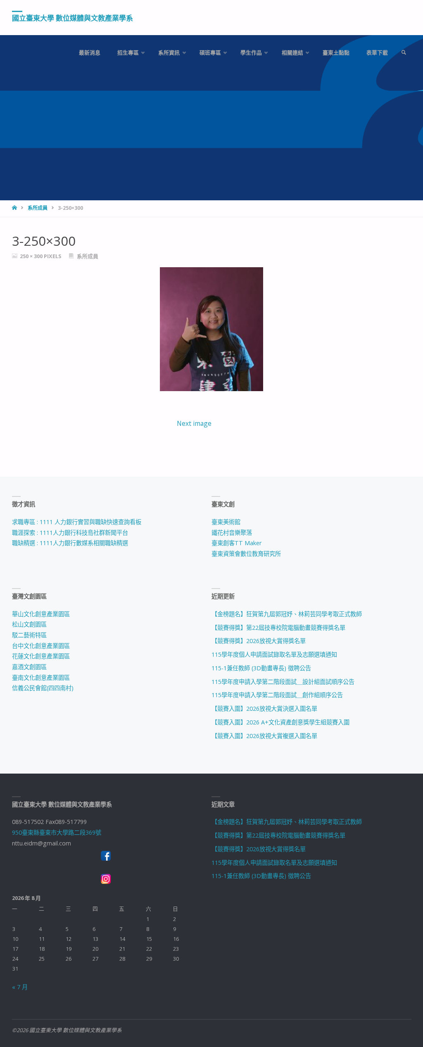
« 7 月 (20, 987)
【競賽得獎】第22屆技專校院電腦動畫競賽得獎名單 (278, 628)
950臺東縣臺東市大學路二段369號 (56, 832)
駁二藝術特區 (29, 635)
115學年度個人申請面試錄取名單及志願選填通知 (274, 654)
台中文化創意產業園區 (41, 646)
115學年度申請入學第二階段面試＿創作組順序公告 (277, 695)
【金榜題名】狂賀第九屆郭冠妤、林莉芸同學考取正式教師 (287, 614)
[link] (404, 52)
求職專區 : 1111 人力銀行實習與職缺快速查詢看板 (76, 522)
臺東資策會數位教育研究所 (246, 554)
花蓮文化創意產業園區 (41, 656)
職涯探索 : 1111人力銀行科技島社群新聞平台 (70, 533)
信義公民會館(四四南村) (43, 688)
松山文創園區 (29, 624)
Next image (194, 423)
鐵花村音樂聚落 (232, 533)
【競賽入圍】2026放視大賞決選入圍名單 (264, 708)
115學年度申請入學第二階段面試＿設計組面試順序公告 (283, 682)
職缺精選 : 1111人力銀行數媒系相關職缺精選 (70, 543)
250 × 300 (32, 256)
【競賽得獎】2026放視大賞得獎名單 (259, 641)
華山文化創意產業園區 (41, 614)
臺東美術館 (226, 522)
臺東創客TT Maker (236, 543)
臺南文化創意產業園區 (41, 677)
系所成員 (38, 207)
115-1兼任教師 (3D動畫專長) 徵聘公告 (261, 668)
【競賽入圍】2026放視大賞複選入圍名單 (264, 736)
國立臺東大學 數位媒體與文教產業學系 (72, 18)
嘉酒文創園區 (29, 667)
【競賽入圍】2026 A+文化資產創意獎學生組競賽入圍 (280, 722)
